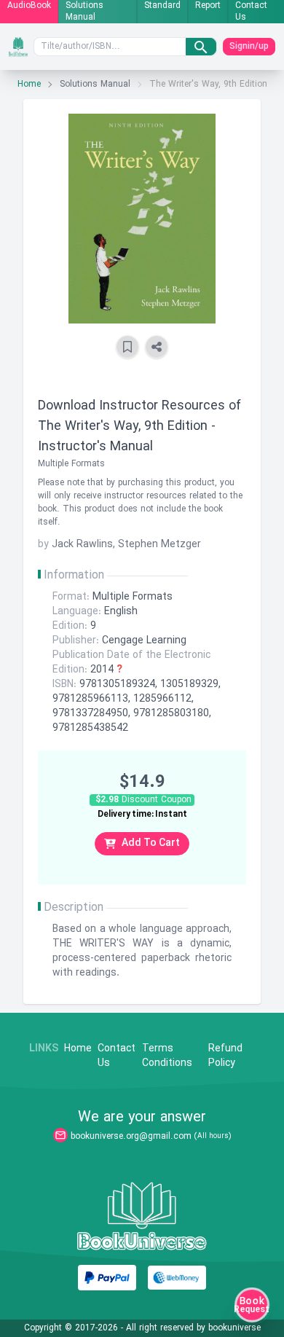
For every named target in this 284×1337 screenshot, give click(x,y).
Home (29, 84)
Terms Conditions (167, 1056)
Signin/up (249, 46)
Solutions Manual (84, 11)
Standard (162, 6)
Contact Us (251, 11)
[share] (156, 346)
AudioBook (29, 6)
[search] (201, 46)
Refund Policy (225, 1056)
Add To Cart (151, 843)
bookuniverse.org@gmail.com (131, 1136)
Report (208, 6)
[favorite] (127, 346)
